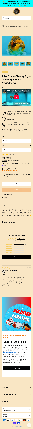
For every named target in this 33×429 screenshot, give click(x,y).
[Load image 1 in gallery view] (4, 64)
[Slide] (30, 136)
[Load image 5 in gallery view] (28, 64)
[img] (6, 268)
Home (3, 25)
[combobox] (16, 18)
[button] (4, 198)
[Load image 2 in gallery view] (10, 64)
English (5, 416)
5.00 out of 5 (21, 239)
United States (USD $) (9, 410)
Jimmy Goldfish (18, 426)
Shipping (4, 160)
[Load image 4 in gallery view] (22, 64)
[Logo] (16, 11)
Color (3, 145)
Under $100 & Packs (14, 341)
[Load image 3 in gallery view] (16, 64)
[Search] (3, 18)
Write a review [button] (16, 257)
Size (3, 136)
